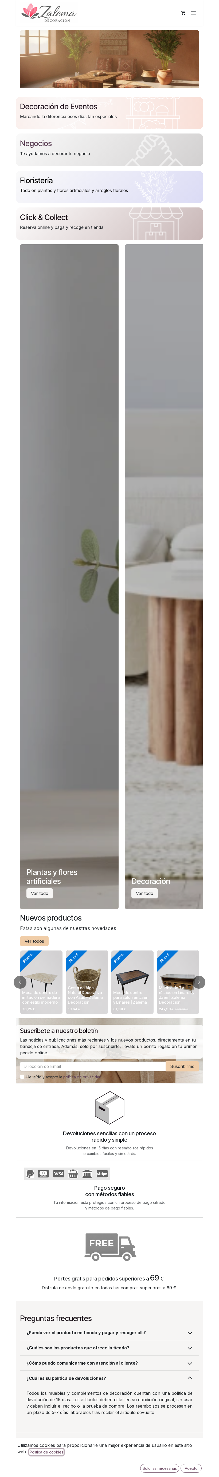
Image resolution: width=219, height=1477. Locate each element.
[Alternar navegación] (193, 12)
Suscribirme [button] (182, 1066)
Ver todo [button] (39, 893)
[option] (109, 982)
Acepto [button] (191, 1468)
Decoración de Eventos (58, 106)
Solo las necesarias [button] (160, 1468)
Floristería (36, 180)
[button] (20, 982)
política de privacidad (82, 1077)
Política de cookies (46, 1452)
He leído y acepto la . (64, 1077)
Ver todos (34, 941)
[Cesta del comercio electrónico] (183, 12)
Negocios (36, 143)
